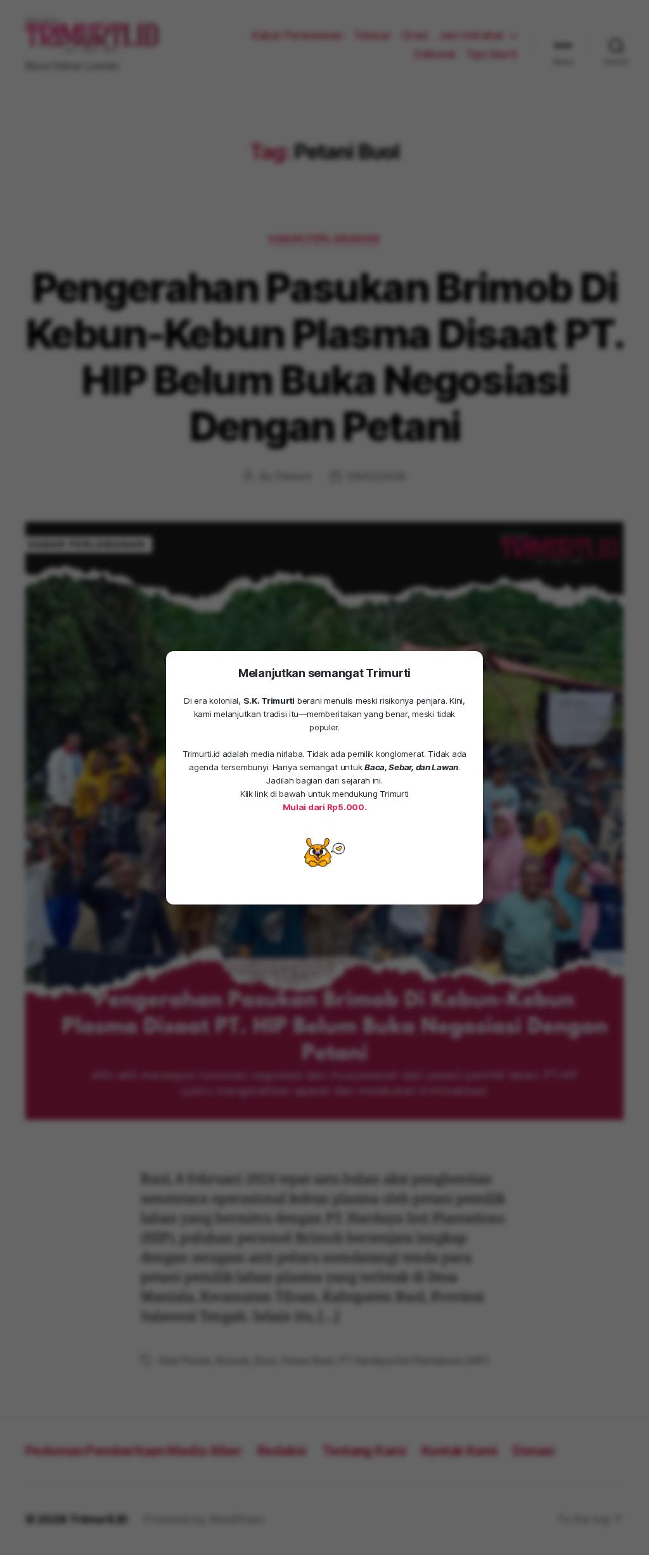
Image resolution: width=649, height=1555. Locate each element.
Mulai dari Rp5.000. (325, 807)
